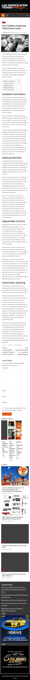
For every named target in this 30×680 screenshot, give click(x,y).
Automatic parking (9, 89)
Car (4, 22)
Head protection (8, 85)
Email (4, 396)
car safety (10, 345)
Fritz (4, 457)
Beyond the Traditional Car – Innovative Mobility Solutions (21, 351)
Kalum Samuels (6, 32)
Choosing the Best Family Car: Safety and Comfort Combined (8, 351)
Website (4, 402)
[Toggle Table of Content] (18, 81)
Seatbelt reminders (9, 83)
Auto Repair (6, 513)
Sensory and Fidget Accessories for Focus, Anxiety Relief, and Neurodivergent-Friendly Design (13, 489)
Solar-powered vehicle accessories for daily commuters (6, 447)
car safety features (17, 345)
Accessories (6, 483)
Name (4, 390)
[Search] (27, 15)
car (5, 345)
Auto (4, 541)
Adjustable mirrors (9, 87)
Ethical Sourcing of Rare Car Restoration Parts (14, 600)
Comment (5, 368)
